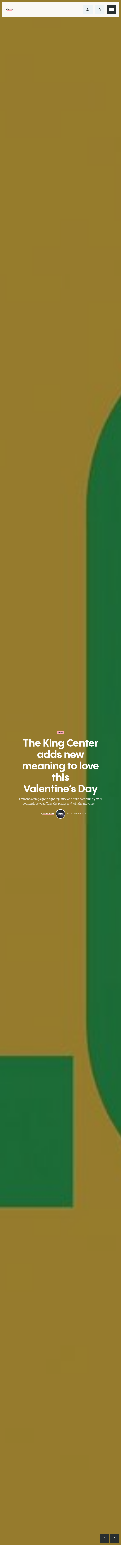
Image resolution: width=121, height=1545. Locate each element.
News (61, 732)
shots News (48, 813)
